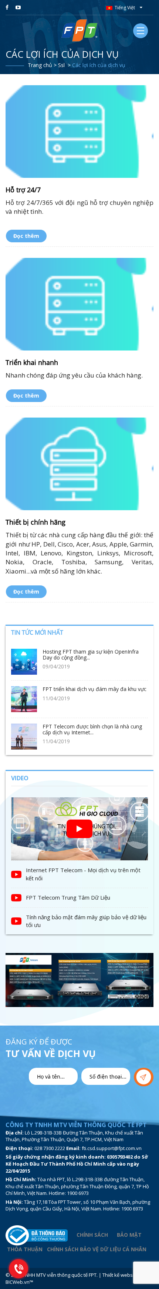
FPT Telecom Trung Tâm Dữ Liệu (68, 897)
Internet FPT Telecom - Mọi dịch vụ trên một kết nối (83, 873)
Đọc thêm (26, 235)
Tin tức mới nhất (37, 632)
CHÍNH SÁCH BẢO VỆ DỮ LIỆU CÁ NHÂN (96, 1249)
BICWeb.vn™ (19, 1282)
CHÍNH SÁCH (92, 1234)
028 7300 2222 (49, 1148)
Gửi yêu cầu (143, 1077)
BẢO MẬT (130, 1234)
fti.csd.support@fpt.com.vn (112, 1148)
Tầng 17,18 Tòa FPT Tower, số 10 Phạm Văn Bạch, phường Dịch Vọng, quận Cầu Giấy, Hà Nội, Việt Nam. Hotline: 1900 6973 (78, 1205)
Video (19, 778)
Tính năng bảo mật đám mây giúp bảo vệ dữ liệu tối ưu (86, 920)
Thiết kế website (120, 1275)
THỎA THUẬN (25, 1249)
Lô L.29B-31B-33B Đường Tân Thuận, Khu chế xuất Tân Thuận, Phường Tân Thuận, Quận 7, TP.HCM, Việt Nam (74, 1136)
